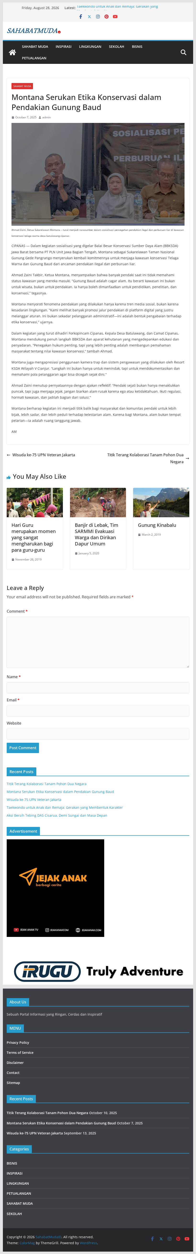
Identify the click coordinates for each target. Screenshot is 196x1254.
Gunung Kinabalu (157, 525)
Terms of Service (20, 1052)
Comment (17, 611)
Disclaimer (15, 1062)
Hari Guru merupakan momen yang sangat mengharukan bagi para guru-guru (33, 537)
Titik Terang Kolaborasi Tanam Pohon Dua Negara (145, 458)
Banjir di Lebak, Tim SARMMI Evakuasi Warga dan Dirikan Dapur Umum (96, 534)
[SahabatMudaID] (12, 52)
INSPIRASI (63, 46)
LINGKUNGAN (90, 46)
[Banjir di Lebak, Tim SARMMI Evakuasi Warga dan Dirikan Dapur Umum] (98, 491)
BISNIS (137, 46)
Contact (13, 1072)
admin (46, 117)
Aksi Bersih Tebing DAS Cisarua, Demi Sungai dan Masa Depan (57, 815)
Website (14, 723)
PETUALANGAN (34, 58)
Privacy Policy (18, 1042)
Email (13, 700)
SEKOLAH (116, 46)
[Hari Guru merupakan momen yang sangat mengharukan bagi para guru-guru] (35, 491)
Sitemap (13, 1082)
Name (14, 676)
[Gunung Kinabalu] (161, 491)
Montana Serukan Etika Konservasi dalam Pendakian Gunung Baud (60, 791)
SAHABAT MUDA (35, 46)
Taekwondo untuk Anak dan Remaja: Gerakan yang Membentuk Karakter (65, 807)
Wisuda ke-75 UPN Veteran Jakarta (43, 454)
